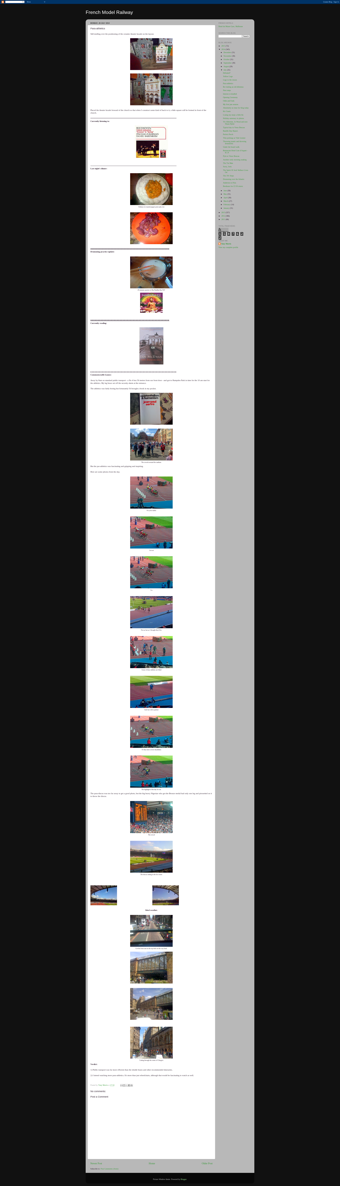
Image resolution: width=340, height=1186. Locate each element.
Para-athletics (228, 83)
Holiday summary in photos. (233, 118)
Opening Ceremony (230, 97)
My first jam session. (231, 104)
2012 (223, 216)
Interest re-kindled (230, 94)
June (225, 191)
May (225, 194)
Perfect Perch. (228, 134)
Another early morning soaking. (235, 160)
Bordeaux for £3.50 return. (233, 186)
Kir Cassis (227, 111)
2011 (223, 219)
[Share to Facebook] (129, 1085)
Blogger (183, 1179)
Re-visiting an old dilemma (233, 87)
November (228, 56)
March (226, 201)
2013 (223, 213)
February (227, 205)
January (227, 208)
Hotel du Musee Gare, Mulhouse (230, 26)
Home (152, 1163)
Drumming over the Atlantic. (234, 179)
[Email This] (121, 1085)
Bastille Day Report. (230, 131)
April (226, 198)
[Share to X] (126, 1085)
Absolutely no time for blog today (236, 108)
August (226, 67)
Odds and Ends (228, 101)
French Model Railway (109, 12)
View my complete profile (228, 247)
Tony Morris (226, 244)
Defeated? (226, 73)
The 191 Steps (228, 176)
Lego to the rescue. (230, 80)
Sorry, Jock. (227, 167)
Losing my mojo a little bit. (233, 115)
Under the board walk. (231, 147)
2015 (223, 46)
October (227, 59)
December (228, 52)
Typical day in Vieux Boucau (234, 128)
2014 (223, 49)
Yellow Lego (228, 76)
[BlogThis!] (124, 1085)
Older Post (207, 1163)
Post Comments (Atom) (109, 1169)
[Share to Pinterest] (131, 1085)
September (228, 63)
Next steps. (227, 90)
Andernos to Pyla (229, 183)
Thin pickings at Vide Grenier (234, 138)
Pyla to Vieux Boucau (231, 156)
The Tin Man (228, 163)
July (225, 70)
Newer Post (96, 1163)
